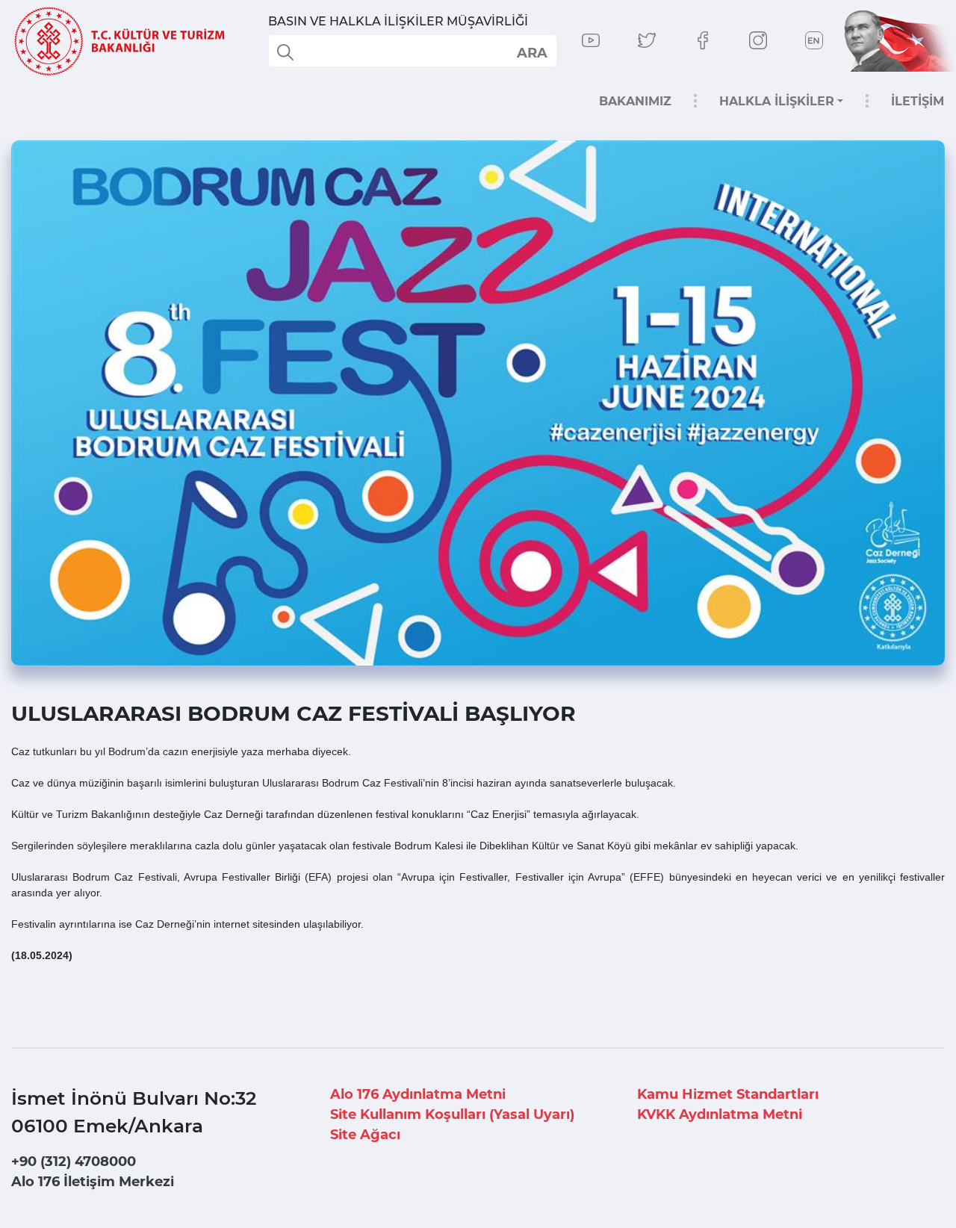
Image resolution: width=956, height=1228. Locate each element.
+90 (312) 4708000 (73, 1161)
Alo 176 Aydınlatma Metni (418, 1094)
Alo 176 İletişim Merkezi (92, 1181)
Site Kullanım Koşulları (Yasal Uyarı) (452, 1114)
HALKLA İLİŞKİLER (776, 101)
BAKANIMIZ (635, 101)
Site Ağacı (365, 1134)
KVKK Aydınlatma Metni (719, 1114)
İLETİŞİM (917, 101)
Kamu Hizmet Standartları (728, 1094)
